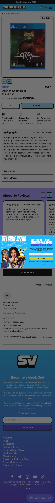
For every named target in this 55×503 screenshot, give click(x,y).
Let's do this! (41, 258)
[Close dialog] (53, 236)
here (45, 264)
